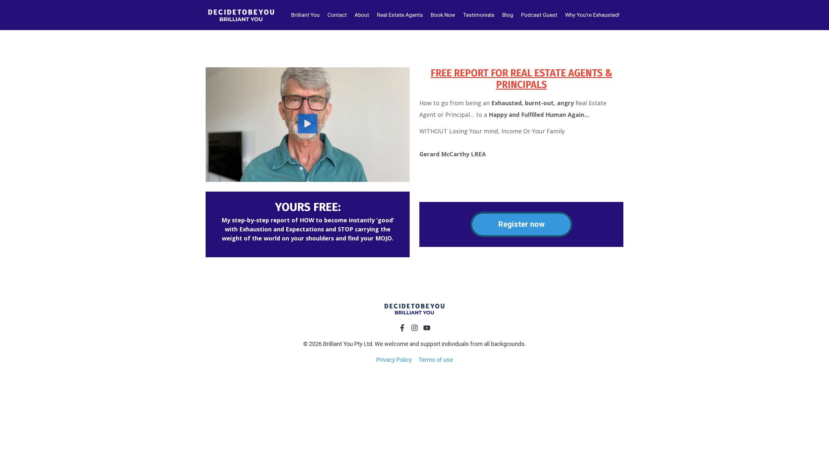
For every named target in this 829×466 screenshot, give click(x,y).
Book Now (443, 15)
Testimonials (478, 15)
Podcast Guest (539, 15)
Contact (337, 15)
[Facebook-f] (402, 328)
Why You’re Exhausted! (592, 15)
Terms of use (435, 359)
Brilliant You (305, 15)
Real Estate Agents (400, 15)
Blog (507, 15)
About (362, 15)
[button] (307, 124)
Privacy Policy (394, 359)
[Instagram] (414, 328)
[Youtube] (427, 328)
